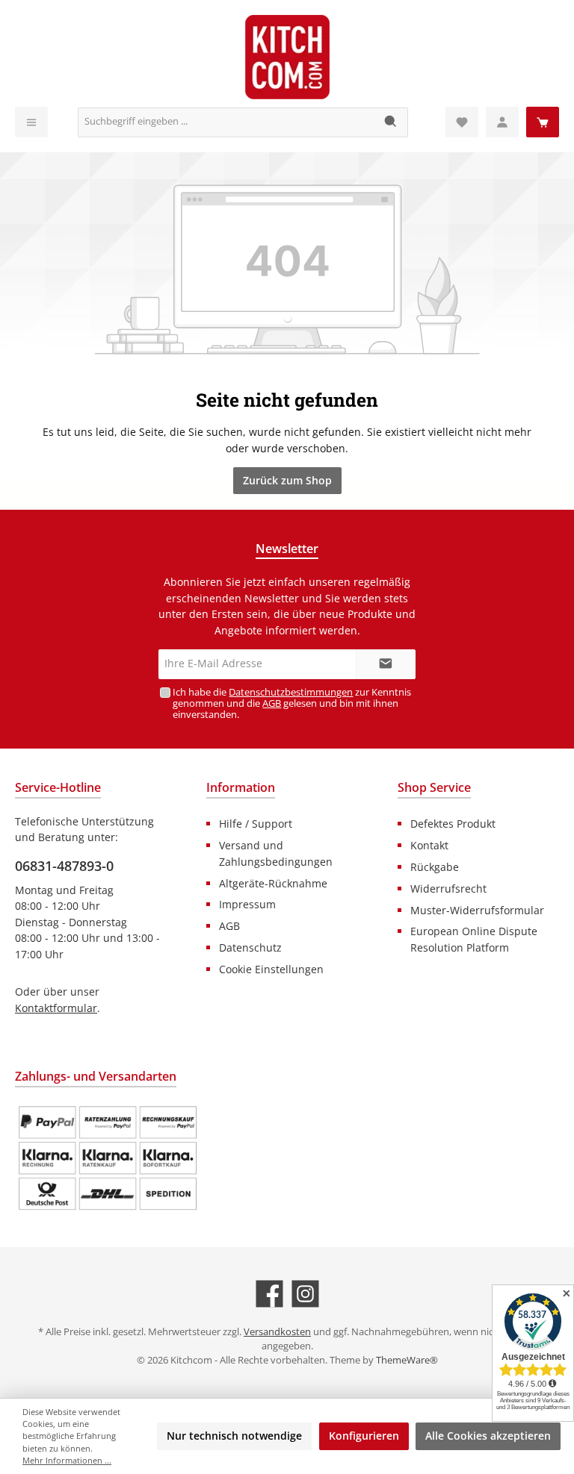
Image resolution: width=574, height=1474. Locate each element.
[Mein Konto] (502, 122)
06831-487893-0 (64, 866)
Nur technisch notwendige (234, 1435)
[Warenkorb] (542, 122)
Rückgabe (434, 867)
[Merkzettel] (461, 122)
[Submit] (386, 664)
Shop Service (434, 787)
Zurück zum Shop (287, 480)
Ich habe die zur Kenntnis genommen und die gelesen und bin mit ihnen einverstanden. (292, 703)
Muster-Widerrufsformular (477, 910)
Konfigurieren (364, 1435)
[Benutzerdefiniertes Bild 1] (107, 1158)
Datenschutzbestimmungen (291, 692)
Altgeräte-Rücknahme (273, 883)
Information (240, 787)
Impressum (247, 904)
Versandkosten (277, 1331)
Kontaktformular (56, 1008)
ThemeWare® (407, 1360)
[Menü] (31, 122)
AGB (271, 703)
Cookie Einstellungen (271, 969)
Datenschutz (250, 947)
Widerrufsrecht (448, 888)
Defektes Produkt (453, 823)
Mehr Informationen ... (66, 1460)
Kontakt (429, 845)
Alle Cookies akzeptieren (488, 1435)
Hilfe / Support (255, 823)
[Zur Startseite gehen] (287, 57)
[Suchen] (391, 122)
